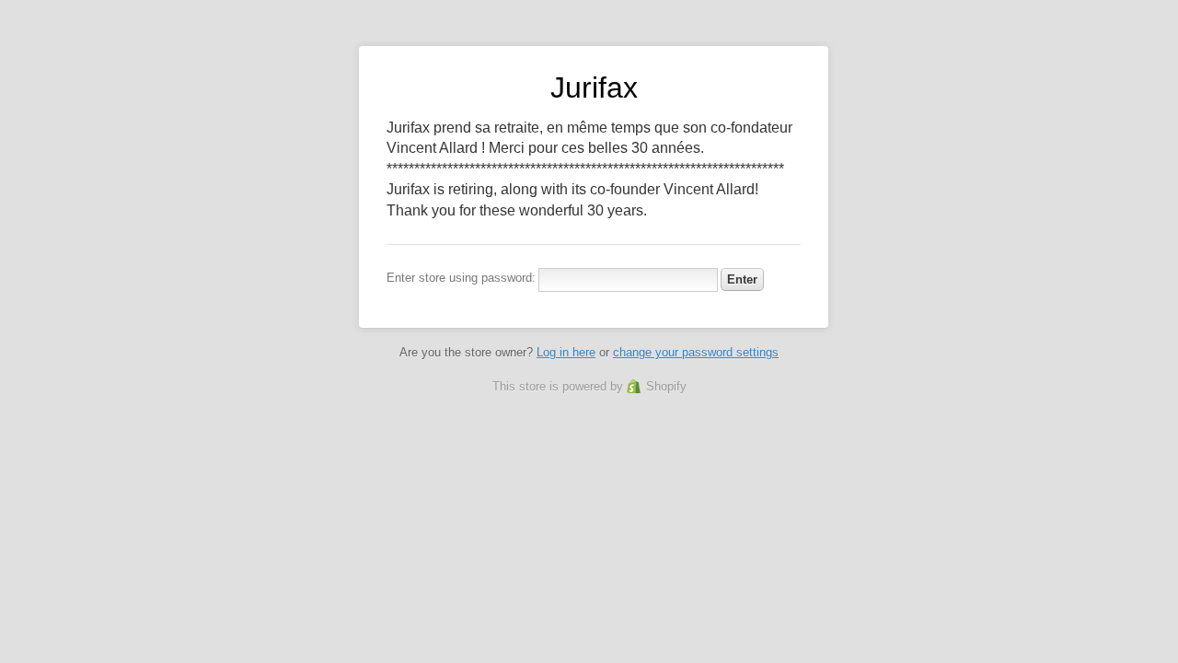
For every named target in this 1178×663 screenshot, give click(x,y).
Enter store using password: (461, 278)
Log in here (566, 352)
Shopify (666, 386)
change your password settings (696, 352)
